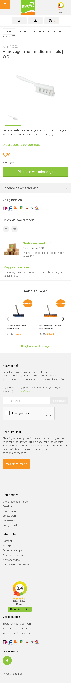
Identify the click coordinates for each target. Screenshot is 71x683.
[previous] (8, 319)
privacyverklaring (22, 391)
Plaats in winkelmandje (35, 172)
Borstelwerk (9, 515)
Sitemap (18, 673)
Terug (9, 31)
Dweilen (7, 506)
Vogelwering (10, 520)
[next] (63, 319)
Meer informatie (16, 464)
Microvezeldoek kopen (16, 501)
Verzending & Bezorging (17, 633)
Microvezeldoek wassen (17, 564)
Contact (7, 541)
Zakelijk (7, 545)
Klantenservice (11, 559)
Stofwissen (9, 511)
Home (22, 31)
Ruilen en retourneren (15, 628)
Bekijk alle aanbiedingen (36, 346)
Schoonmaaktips (12, 550)
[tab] (19, 20)
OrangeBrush (10, 525)
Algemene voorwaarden (16, 555)
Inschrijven (59, 400)
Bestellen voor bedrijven (17, 623)
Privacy (7, 673)
